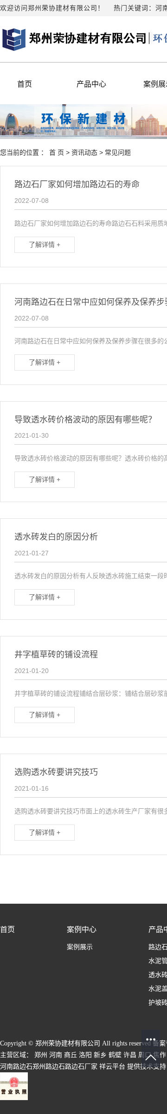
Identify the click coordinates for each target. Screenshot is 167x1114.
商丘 (70, 1054)
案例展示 (80, 947)
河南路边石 (16, 1066)
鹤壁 (115, 1054)
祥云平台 (112, 1066)
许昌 (129, 1054)
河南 (55, 1054)
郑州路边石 (48, 1066)
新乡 (100, 1054)
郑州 (40, 1054)
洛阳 (85, 1054)
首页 (24, 84)
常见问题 (118, 152)
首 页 (56, 152)
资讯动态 (84, 152)
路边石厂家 (81, 1066)
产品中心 (91, 84)
